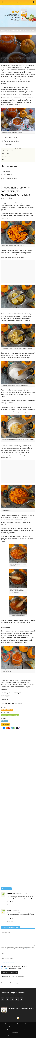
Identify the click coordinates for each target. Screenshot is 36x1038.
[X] (17, 728)
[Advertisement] (18, 808)
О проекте (7, 1023)
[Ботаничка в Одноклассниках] (2, 999)
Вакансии (27, 1023)
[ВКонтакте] (4, 728)
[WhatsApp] (14, 728)
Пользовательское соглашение (24, 1026)
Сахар (3, 715)
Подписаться (4, 968)
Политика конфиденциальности (15, 1030)
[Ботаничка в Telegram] (12, 999)
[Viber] (19, 728)
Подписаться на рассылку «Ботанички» (13, 976)
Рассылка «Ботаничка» (17, 1023)
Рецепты (3, 30)
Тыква (10, 715)
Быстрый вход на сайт (7, 962)
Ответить (10, 905)
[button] (33, 2)
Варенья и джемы (11, 30)
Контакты (26, 1030)
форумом (28, 948)
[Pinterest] (9, 728)
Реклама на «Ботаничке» (9, 1026)
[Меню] (2, 2)
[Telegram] (12, 728)
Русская (4, 720)
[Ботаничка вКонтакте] (7, 999)
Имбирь (16, 715)
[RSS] (21, 999)
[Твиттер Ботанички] (17, 999)
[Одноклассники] (7, 728)
